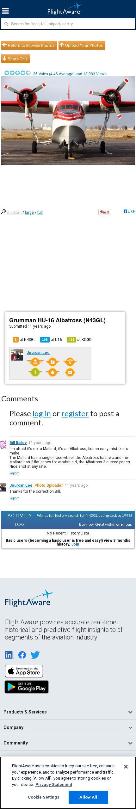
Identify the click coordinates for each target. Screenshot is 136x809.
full (40, 212)
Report (14, 473)
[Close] (126, 767)
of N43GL (25, 339)
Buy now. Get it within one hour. (105, 524)
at (80, 339)
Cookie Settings (43, 797)
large (29, 212)
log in (42, 413)
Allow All (88, 797)
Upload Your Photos (84, 45)
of (52, 339)
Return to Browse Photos (31, 45)
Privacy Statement (53, 784)
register (75, 413)
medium (14, 212)
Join (75, 544)
